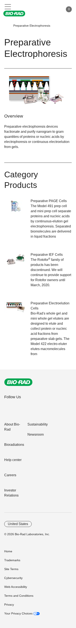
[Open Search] (45, 9)
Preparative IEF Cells (47, 254)
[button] (7, 25)
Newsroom (35, 434)
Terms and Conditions (18, 595)
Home (8, 551)
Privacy (9, 604)
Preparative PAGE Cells (49, 201)
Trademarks (12, 560)
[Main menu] (8, 6)
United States (18, 524)
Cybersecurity (13, 578)
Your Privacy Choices (18, 613)
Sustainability (37, 424)
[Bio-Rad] (18, 382)
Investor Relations (11, 492)
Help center (13, 460)
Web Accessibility (15, 586)
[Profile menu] (54, 9)
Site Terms (11, 569)
